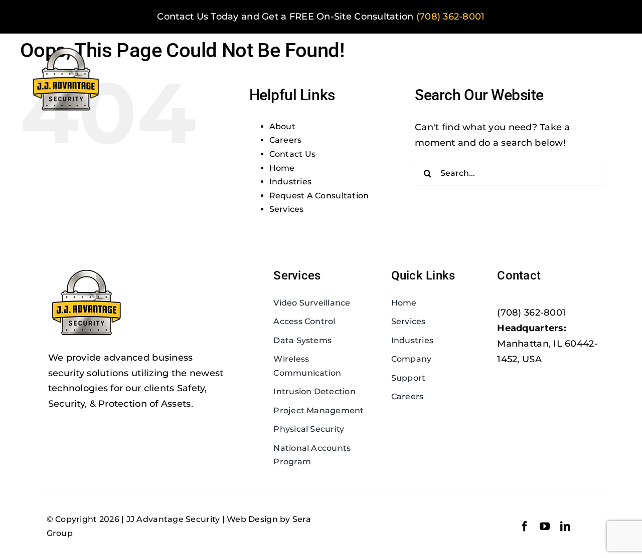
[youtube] (545, 526)
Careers (285, 140)
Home (282, 168)
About (282, 126)
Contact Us (292, 154)
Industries (290, 181)
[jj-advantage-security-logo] (66, 48)
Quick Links (423, 275)
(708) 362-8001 (450, 16)
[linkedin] (565, 526)
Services (286, 209)
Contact (519, 275)
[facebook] (525, 526)
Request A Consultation (319, 195)
